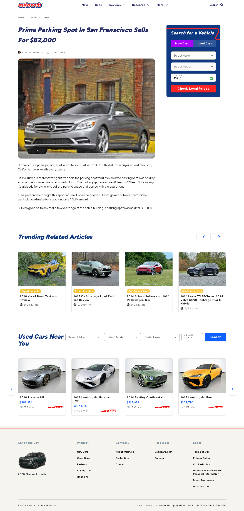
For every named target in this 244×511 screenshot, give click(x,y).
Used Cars (205, 43)
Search (215, 337)
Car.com (160, 458)
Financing (83, 476)
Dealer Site (122, 458)
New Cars (182, 43)
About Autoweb (125, 451)
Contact (120, 464)
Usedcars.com (163, 451)
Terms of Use (201, 451)
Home (21, 17)
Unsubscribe (201, 486)
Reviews (82, 464)
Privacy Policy (201, 458)
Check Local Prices (193, 88)
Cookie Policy (201, 464)
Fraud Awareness (203, 480)
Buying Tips (84, 470)
